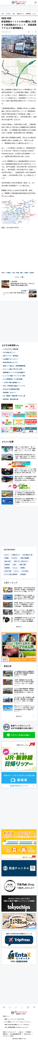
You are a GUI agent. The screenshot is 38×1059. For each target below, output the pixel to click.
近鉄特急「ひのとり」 (10, 392)
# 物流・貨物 (19, 272)
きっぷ (34, 13)
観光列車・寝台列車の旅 (10, 399)
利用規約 (28, 1032)
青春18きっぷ (20, 13)
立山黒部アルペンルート (10, 359)
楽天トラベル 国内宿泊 (10, 356)
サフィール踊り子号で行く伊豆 (12, 369)
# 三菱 (13, 272)
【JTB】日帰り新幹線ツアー (12, 382)
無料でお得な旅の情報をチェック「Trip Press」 (17, 1024)
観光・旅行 (8, 561)
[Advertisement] (19, 250)
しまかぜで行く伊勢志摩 (10, 349)
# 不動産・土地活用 (28, 272)
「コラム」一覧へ (19, 277)
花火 (14, 13)
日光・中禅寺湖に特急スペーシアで (14, 386)
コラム (3, 18)
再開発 (6, 558)
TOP (2, 13)
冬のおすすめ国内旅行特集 (11, 389)
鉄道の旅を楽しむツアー (10, 362)
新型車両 (28, 13)
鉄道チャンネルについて (9, 1032)
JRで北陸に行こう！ (9, 352)
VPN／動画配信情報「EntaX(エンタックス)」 (17, 1027)
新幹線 (23, 567)
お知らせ (21, 1032)
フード (16, 571)
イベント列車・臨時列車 (11, 574)
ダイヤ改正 (25, 571)
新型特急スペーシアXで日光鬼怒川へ (14, 372)
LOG (9, 18)
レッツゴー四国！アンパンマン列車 (14, 376)
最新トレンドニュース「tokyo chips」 (15, 1019)
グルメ (6, 554)
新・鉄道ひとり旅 (28, 554)
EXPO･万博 (8, 571)
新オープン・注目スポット (21, 561)
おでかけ (8, 13)
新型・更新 (23, 564)
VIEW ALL (19, 627)
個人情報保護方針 (15, 1034)
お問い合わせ (27, 1034)
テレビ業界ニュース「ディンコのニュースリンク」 (18, 1022)
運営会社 (5, 1034)
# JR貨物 (8, 272)
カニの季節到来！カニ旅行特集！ (13, 379)
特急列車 (7, 564)
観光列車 (23, 574)
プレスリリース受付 (8, 1036)
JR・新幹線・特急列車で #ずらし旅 (14, 396)
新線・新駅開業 (25, 558)
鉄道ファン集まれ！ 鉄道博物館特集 (14, 366)
